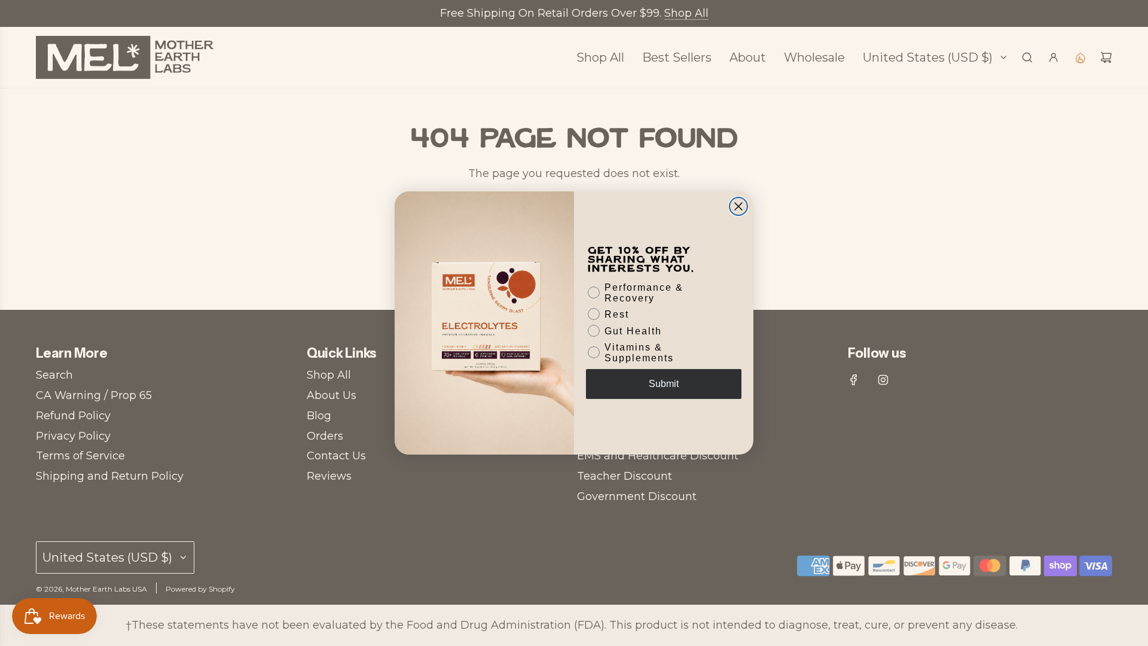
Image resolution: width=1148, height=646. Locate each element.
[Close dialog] (738, 206)
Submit (664, 384)
